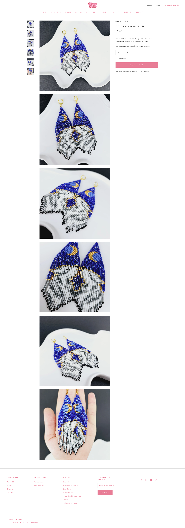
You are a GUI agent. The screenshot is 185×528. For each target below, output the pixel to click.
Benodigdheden (100, 12)
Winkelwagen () (172, 5)
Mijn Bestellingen (40, 485)
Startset (115, 12)
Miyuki (68, 12)
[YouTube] (151, 480)
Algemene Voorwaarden (72, 485)
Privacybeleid (68, 492)
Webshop (10, 485)
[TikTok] (156, 480)
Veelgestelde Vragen (70, 503)
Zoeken (158, 5)
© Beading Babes (15, 519)
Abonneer (105, 492)
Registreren (38, 482)
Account (149, 5)
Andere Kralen (82, 12)
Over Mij (127, 12)
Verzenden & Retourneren (72, 496)
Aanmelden (56, 12)
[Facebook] (141, 480)
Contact (139, 12)
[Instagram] (146, 480)
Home (44, 12)
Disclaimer (67, 489)
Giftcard (10, 489)
